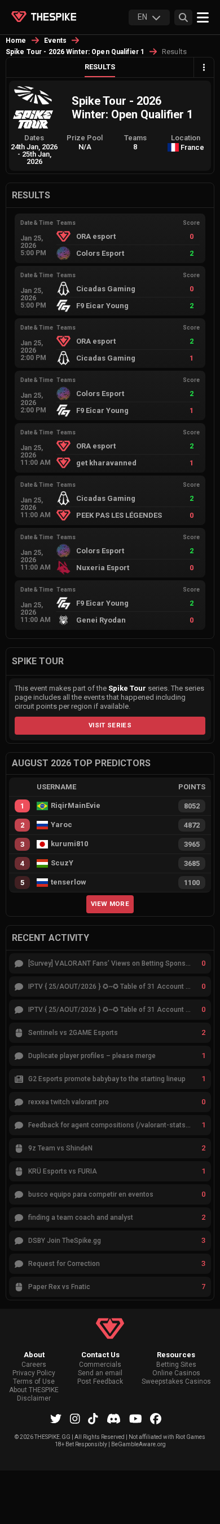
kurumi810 (69, 844)
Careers (33, 1365)
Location (185, 137)
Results (100, 67)
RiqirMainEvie (75, 806)
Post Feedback (100, 1381)
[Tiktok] (93, 1418)
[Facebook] (155, 1418)
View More (110, 904)
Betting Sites (176, 1365)
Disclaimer (34, 1398)
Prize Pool (85, 137)
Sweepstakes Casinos (176, 1381)
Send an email (100, 1373)
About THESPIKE (34, 1390)
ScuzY (62, 863)
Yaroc (61, 825)
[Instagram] (75, 1418)
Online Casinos (176, 1373)
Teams (135, 137)
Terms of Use (34, 1381)
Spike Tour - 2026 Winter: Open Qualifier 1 (75, 52)
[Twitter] (55, 1418)
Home (16, 41)
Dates (34, 137)
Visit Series (110, 725)
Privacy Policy (33, 1373)
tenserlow (68, 882)
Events (55, 41)
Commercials (100, 1365)
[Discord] (114, 1418)
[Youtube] (135, 1418)
